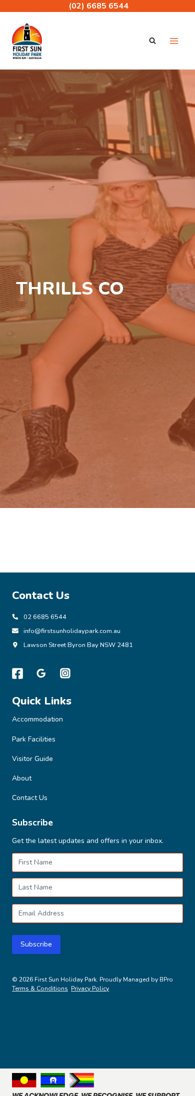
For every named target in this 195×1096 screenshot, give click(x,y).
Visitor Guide (32, 759)
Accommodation (37, 719)
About (22, 778)
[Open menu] (173, 40)
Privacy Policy (90, 988)
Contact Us (30, 797)
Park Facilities (34, 739)
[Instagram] (65, 673)
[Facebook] (17, 673)
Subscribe (36, 944)
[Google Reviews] (41, 673)
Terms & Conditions (40, 988)
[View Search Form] (153, 41)
